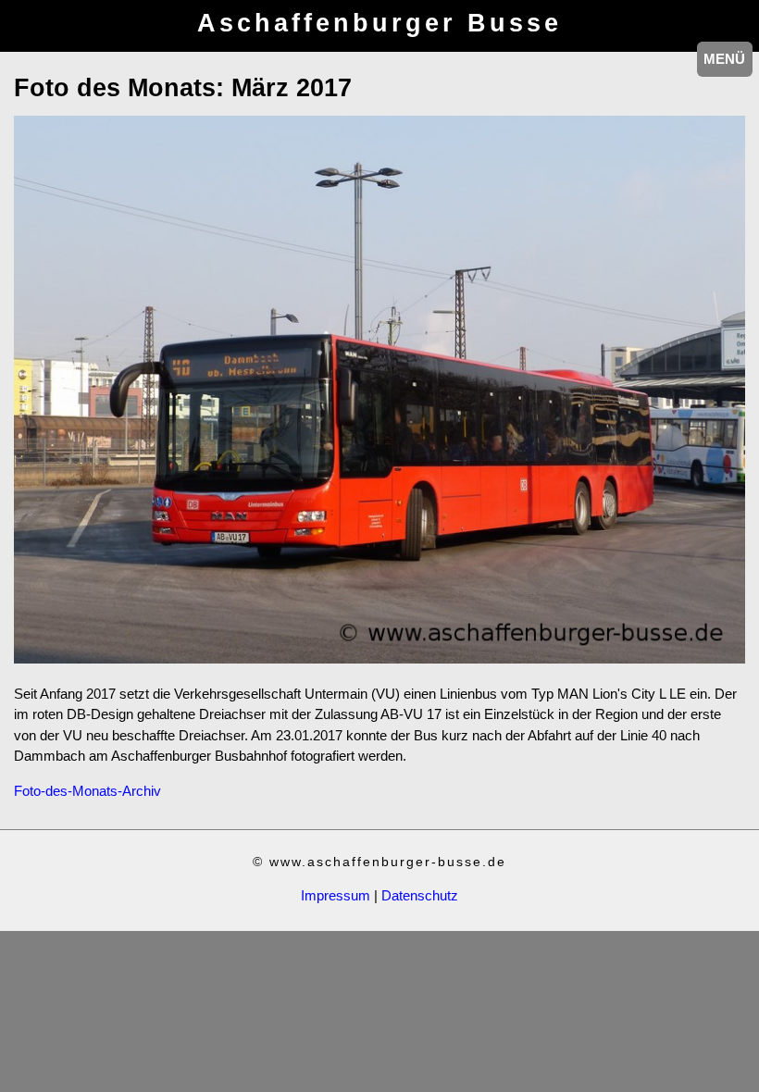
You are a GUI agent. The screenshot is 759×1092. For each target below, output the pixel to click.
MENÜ (724, 59)
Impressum (335, 895)
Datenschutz (419, 895)
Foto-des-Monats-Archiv (87, 791)
